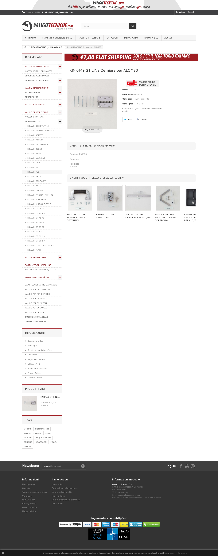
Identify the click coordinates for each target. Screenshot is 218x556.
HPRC (48, 433)
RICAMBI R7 (32, 167)
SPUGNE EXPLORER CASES (37, 76)
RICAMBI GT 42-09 (36, 213)
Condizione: (128, 99)
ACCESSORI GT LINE (34, 117)
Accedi (191, 12)
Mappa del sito (29, 511)
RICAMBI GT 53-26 (36, 236)
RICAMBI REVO (34, 153)
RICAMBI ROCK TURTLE (38, 126)
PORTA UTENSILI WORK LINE (38, 265)
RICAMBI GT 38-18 (35, 209)
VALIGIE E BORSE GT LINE (36, 112)
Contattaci (180, 12)
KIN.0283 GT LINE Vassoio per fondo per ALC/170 (195, 217)
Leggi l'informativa (178, 553)
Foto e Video (151, 37)
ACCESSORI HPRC (33, 92)
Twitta (129, 119)
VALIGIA (27, 446)
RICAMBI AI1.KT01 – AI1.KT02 (40, 195)
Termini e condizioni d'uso (57, 37)
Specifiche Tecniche (89, 37)
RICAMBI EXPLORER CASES (37, 80)
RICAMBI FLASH (34, 250)
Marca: (125, 89)
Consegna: (127, 104)
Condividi (142, 119)
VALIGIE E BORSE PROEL (36, 257)
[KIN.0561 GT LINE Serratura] (109, 198)
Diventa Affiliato (34, 377)
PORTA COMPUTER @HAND (37, 277)
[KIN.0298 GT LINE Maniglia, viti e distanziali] (80, 198)
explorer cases (42, 429)
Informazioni (35, 332)
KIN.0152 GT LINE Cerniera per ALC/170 (138, 216)
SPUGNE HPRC (31, 97)
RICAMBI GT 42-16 (35, 218)
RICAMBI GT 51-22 (35, 227)
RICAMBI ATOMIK (35, 140)
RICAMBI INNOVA (35, 190)
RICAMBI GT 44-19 (35, 222)
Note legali (32, 345)
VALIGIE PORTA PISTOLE (36, 303)
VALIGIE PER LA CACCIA (36, 308)
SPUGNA (28, 442)
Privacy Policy (34, 373)
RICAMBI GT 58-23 (36, 241)
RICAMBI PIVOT (34, 186)
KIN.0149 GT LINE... (50, 397)
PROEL (53, 442)
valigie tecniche (43, 437)
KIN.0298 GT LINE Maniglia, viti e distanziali (76, 217)
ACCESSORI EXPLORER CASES (38, 71)
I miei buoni (57, 504)
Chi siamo (30, 37)
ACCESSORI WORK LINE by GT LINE (41, 270)
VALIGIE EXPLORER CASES (37, 66)
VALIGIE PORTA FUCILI (35, 312)
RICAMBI (28, 437)
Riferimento (127, 94)
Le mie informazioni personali (66, 500)
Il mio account (61, 479)
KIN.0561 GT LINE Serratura (105, 216)
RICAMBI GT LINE (32, 121)
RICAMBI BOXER (34, 149)
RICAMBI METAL (34, 176)
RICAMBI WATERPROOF (37, 144)
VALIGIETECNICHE (33, 433)
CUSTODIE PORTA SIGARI (36, 317)
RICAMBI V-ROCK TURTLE (39, 204)
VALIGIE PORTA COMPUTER (37, 289)
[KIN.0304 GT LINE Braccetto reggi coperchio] (168, 198)
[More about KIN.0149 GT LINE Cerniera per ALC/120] (29, 403)
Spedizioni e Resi (35, 341)
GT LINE (27, 429)
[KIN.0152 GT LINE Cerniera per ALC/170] (138, 198)
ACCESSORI (41, 442)
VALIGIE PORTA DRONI (35, 298)
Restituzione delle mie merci (65, 488)
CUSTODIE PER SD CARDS (37, 321)
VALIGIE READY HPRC (34, 105)
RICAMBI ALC (33, 172)
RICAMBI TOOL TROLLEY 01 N (40, 245)
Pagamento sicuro (36, 359)
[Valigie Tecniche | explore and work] (49, 26)
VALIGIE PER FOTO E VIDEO (37, 294)
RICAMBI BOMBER (35, 135)
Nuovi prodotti (28, 484)
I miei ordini (57, 484)
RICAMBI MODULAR (36, 158)
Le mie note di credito (62, 492)
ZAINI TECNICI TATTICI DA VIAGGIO (41, 285)
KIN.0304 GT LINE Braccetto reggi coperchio (165, 217)
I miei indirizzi (58, 496)
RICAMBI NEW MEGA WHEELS (40, 130)
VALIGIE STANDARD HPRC (36, 88)
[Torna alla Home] (25, 47)
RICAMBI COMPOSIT (36, 181)
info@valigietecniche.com (129, 495)
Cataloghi (112, 37)
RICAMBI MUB (33, 163)
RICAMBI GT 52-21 (35, 232)
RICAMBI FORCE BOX (36, 199)
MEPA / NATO (131, 37)
